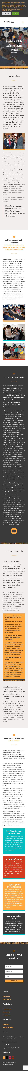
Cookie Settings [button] (6, 13)
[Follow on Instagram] (10, 1057)
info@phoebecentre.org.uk (10, 1042)
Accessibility (6, 1012)
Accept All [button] (15, 13)
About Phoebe (7, 999)
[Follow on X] (7, 1057)
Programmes (6, 996)
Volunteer (6, 1024)
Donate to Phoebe (8, 1027)
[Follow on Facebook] (4, 1057)
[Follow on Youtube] (13, 1057)
